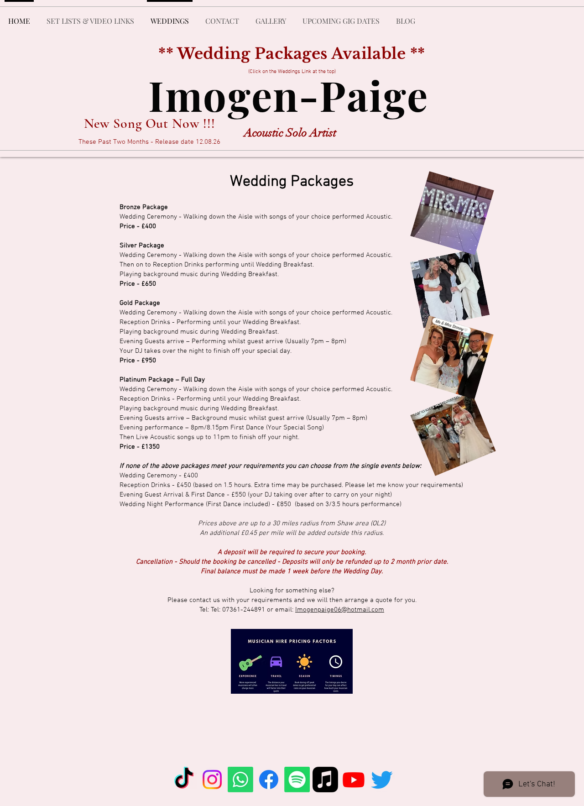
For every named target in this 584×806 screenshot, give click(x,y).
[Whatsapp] (240, 779)
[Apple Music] (325, 779)
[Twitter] (382, 779)
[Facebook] (269, 779)
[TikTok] (184, 779)
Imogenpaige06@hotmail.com (339, 610)
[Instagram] (212, 779)
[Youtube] (353, 779)
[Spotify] (297, 779)
